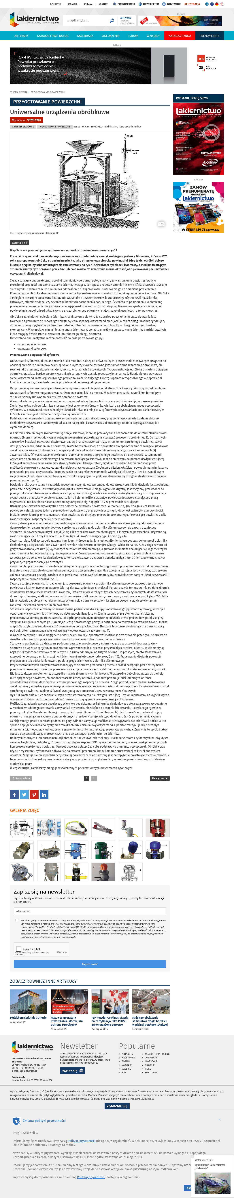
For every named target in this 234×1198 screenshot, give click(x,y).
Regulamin (151, 1072)
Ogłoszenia (111, 36)
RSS (124, 1072)
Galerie (126, 1068)
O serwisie (55, 4)
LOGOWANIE (174, 4)
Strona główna (18, 92)
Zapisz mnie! (90, 964)
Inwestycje (151, 1061)
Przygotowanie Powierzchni (48, 92)
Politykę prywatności (81, 1141)
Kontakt (103, 4)
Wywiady (153, 36)
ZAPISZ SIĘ (69, 1071)
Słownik (150, 1065)
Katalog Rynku (180, 36)
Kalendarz (85, 36)
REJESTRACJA (192, 4)
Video (148, 1068)
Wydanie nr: (26, 120)
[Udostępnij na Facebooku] (14, 794)
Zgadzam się (118, 1106)
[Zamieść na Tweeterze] (24, 794)
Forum (133, 36)
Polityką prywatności (91, 1177)
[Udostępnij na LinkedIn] (44, 794)
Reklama (88, 4)
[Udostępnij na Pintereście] (34, 794)
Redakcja (72, 4)
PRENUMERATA (126, 4)
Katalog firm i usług (52, 36)
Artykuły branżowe (23, 126)
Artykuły (21, 36)
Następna (158, 778)
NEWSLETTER (151, 4)
